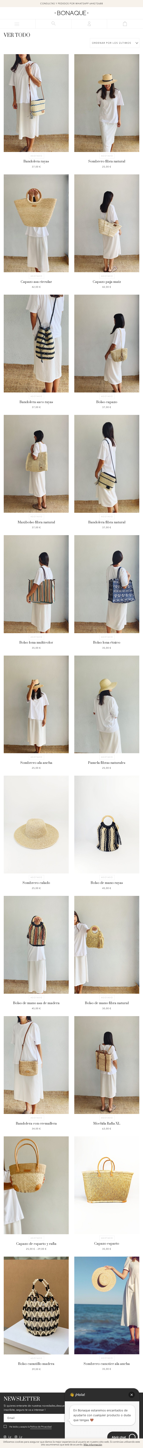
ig (9, 1437)
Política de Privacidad (41, 1426)
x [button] (137, 1442)
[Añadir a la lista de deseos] (20, 89)
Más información (93, 1444)
